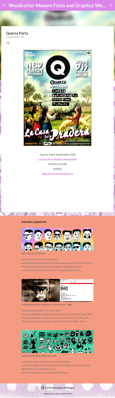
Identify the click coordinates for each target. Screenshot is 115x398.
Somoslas (71, 159)
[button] (8, 43)
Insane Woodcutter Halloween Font (39, 356)
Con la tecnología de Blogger (59, 387)
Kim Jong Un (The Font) (33, 253)
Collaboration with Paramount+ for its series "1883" (47, 304)
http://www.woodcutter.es (57, 173)
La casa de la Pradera (50, 159)
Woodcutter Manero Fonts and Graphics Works (58, 5)
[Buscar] (111, 5)
